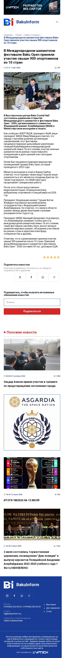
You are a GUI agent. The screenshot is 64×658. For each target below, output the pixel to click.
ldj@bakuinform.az (12, 614)
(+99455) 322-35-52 (12, 607)
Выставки (51, 604)
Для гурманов (53, 608)
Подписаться (32, 311)
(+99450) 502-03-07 (32, 607)
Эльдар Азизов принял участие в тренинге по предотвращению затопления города (30, 383)
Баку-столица (32, 35)
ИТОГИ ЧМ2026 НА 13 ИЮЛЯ (21, 500)
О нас (49, 611)
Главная (8, 35)
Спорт (18, 35)
